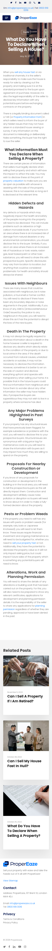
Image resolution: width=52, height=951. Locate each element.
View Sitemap (10, 880)
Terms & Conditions (13, 919)
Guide (26, 32)
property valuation (13, 180)
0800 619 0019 (14, 906)
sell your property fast (24, 543)
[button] (6, 17)
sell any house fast (25, 72)
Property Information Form (28, 117)
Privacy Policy (10, 922)
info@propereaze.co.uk (20, 8)
